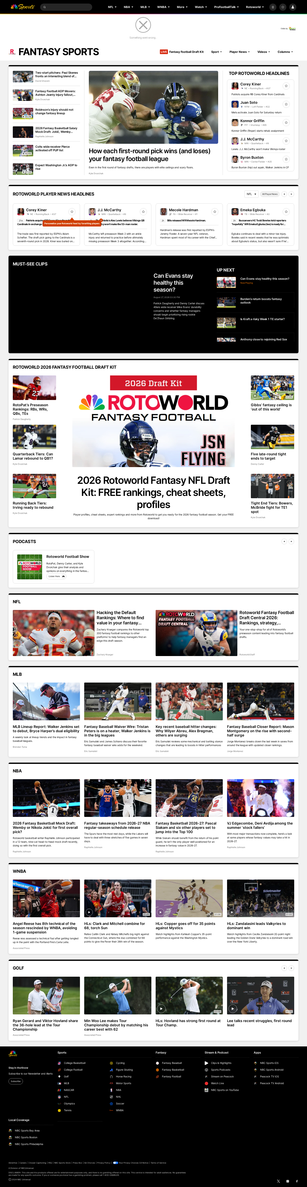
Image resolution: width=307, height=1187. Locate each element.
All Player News (270, 194)
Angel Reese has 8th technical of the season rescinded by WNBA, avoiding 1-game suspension (45, 928)
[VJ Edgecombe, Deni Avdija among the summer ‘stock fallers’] (260, 798)
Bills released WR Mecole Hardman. (186, 220)
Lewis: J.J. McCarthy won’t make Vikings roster (258, 149)
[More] (272, 7)
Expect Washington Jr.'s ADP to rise (56, 166)
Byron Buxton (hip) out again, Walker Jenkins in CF (260, 167)
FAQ (50, 1163)
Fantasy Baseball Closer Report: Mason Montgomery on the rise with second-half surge (260, 731)
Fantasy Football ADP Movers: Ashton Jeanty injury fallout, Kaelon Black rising (55, 92)
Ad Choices (89, 1163)
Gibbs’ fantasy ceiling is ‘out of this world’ (271, 407)
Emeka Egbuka (252, 210)
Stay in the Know (18, 1067)
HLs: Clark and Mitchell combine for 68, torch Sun (114, 926)
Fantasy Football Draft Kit (182, 52)
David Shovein (42, 81)
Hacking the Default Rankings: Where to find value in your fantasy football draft (120, 617)
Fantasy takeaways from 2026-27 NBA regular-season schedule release (117, 825)
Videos (262, 52)
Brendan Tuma (20, 747)
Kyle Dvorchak (96, 173)
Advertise (13, 1163)
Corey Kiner (250, 84)
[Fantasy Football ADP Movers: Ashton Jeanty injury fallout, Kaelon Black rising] (23, 95)
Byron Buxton (251, 157)
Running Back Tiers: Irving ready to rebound (33, 505)
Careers (23, 1163)
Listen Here (54, 576)
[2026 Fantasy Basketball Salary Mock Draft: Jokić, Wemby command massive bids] (23, 132)
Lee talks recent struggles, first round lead (259, 1023)
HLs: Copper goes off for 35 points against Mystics (185, 926)
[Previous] (284, 194)
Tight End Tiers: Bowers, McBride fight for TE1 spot (272, 507)
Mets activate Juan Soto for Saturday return (256, 112)
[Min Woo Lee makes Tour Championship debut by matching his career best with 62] (117, 995)
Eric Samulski (90, 751)
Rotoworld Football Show (67, 556)
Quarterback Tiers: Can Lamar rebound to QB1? (33, 456)
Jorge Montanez (235, 751)
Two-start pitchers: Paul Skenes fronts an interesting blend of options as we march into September (56, 74)
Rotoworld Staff (247, 654)
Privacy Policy (103, 1163)
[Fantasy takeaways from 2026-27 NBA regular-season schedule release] (117, 798)
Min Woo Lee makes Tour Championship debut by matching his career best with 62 (116, 1025)
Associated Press (21, 948)
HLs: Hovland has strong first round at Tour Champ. (188, 1023)
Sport (215, 52)
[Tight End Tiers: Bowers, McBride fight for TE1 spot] (272, 486)
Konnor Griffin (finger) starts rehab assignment (257, 130)
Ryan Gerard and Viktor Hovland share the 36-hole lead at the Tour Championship (45, 1025)
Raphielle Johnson (44, 136)
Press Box (77, 1163)
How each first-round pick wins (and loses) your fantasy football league (150, 155)
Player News (238, 52)
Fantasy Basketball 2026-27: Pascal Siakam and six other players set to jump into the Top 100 (186, 827)
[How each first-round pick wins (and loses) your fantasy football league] (153, 107)
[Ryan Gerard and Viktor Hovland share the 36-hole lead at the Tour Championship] (46, 995)
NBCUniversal (27, 1168)
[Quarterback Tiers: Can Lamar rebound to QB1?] (34, 437)
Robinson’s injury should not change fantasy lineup (54, 111)
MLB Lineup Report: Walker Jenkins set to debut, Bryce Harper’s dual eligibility (46, 729)
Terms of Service (158, 1163)
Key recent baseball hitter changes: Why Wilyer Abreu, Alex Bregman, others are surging (186, 731)
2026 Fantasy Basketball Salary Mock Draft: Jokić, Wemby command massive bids (56, 129)
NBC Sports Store (62, 1163)
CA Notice (144, 1163)
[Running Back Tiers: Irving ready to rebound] (34, 486)
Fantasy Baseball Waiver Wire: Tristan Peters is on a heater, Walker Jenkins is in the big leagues (117, 731)
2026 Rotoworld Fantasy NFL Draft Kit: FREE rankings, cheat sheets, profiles (153, 492)
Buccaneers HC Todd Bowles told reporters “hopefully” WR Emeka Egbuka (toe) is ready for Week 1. (258, 224)
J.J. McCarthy (252, 139)
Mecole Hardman (183, 210)
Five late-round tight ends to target (268, 456)
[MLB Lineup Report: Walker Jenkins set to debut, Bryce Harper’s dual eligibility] (46, 701)
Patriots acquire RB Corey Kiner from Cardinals (257, 94)
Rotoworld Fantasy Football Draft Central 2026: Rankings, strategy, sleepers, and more (266, 617)
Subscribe (16, 1081)
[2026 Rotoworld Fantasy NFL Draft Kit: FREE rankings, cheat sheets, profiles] (153, 421)
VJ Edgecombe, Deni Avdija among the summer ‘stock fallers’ (260, 825)
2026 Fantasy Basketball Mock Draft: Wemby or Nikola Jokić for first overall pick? (45, 827)
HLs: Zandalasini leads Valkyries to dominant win (256, 926)
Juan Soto (248, 102)
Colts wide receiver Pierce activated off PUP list (52, 148)
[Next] (291, 194)
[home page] (23, 7)
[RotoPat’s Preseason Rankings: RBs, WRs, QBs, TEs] (34, 387)
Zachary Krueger (105, 654)
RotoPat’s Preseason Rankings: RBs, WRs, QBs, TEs (30, 409)
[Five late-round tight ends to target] (272, 437)
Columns (284, 52)
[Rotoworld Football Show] (29, 566)
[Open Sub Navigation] (116, 7)
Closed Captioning (37, 1163)
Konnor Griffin (252, 121)
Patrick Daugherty (22, 419)
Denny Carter (257, 464)
